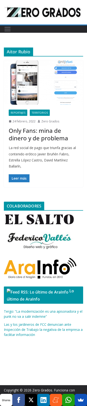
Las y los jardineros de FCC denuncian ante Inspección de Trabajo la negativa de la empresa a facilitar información (43, 329)
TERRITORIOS (40, 112)
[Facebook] (18, 400)
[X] (31, 400)
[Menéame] (56, 400)
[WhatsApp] (68, 400)
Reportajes (18, 112)
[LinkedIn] (43, 400)
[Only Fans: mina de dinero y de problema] (43, 82)
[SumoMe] (81, 400)
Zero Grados (50, 121)
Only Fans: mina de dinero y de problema (38, 134)
